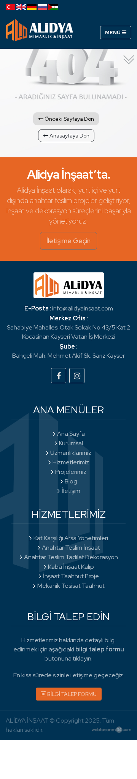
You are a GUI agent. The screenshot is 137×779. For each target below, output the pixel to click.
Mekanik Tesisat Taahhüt (71, 586)
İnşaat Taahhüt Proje (71, 576)
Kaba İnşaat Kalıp (71, 567)
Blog (71, 481)
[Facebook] (58, 375)
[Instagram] (76, 375)
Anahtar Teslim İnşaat (71, 548)
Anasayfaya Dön (68, 135)
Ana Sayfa (71, 434)
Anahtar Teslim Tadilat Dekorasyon (71, 557)
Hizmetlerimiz (71, 462)
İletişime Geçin (68, 240)
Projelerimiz (70, 472)
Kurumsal (71, 443)
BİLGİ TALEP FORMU (71, 694)
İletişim (71, 491)
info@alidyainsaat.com (82, 308)
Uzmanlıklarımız (70, 453)
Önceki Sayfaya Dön (68, 118)
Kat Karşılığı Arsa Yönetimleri (70, 538)
